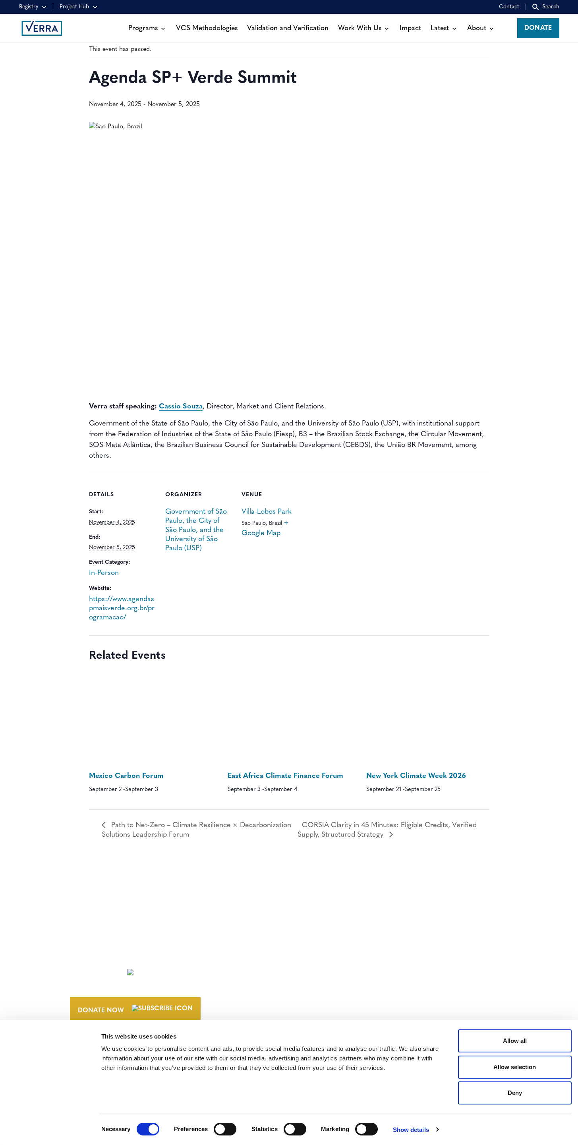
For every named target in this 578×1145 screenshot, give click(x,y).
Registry (29, 7)
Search (550, 7)
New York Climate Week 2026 (416, 776)
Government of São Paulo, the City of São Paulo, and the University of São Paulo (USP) (196, 530)
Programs (143, 28)
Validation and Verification (288, 28)
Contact (509, 7)
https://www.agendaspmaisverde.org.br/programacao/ (122, 608)
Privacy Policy (420, 1004)
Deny (515, 1092)
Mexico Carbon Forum (126, 776)
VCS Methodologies (207, 28)
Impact (410, 28)
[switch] (225, 1129)
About (476, 28)
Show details (411, 1129)
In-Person (104, 573)
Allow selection (514, 1067)
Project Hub (74, 7)
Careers (320, 970)
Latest (440, 28)
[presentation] (150, 720)
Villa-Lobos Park (267, 512)
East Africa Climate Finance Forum (285, 776)
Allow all (515, 1040)
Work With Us (359, 28)
